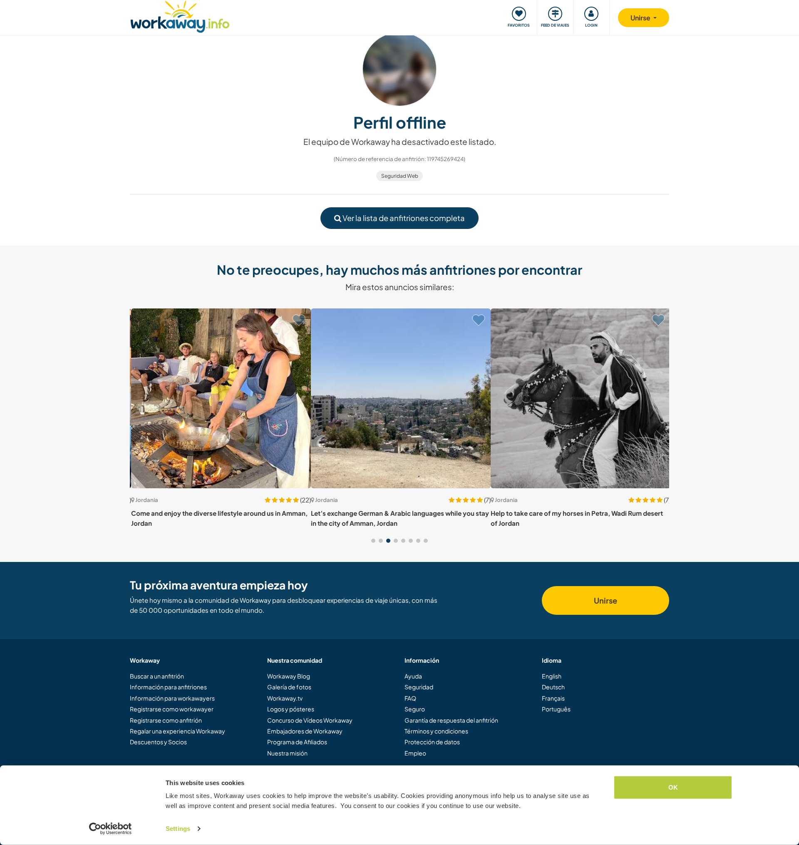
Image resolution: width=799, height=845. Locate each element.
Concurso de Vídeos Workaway (309, 720)
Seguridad (418, 687)
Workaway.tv (285, 698)
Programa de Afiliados (297, 742)
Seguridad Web (399, 176)
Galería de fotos (289, 687)
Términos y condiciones (436, 731)
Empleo (415, 753)
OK (673, 787)
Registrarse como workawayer (171, 709)
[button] (373, 541)
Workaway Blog (288, 676)
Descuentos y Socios (158, 742)
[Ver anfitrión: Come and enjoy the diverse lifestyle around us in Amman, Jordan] (220, 398)
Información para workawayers (172, 698)
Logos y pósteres (290, 709)
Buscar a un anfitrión (157, 676)
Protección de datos (432, 742)
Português (556, 709)
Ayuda (413, 676)
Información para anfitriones (168, 687)
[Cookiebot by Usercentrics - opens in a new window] (110, 829)
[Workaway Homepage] (180, 16)
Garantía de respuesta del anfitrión (451, 720)
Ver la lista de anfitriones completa (403, 218)
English (551, 676)
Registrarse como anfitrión (166, 720)
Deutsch (553, 687)
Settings (178, 828)
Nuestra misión (287, 753)
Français (553, 698)
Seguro (414, 709)
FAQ (410, 698)
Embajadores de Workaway (304, 731)
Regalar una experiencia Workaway (177, 731)
